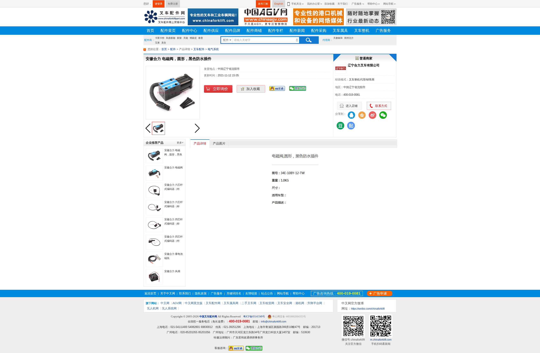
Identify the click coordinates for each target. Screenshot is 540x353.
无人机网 (153, 308)
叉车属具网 (231, 303)
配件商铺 (254, 30)
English (278, 3)
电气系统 (213, 49)
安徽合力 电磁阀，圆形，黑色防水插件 (173, 154)
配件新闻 (297, 30)
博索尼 (193, 38)
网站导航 (388, 3)
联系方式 (381, 105)
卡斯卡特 (159, 38)
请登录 (158, 3)
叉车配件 (198, 49)
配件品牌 (232, 30)
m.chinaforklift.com (381, 339)
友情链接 (251, 293)
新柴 (179, 38)
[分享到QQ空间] (362, 115)
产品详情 (200, 143)
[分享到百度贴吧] (351, 125)
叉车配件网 (213, 303)
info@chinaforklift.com (273, 321)
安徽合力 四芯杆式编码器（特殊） (173, 241)
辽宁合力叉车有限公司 (363, 65)
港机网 (299, 303)
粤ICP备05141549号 (254, 316)
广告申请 (380, 293)
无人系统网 (169, 308)
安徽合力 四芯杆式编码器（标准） (173, 223)
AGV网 (177, 303)
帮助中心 (372, 3)
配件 (173, 49)
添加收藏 (329, 3)
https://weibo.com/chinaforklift (368, 308)
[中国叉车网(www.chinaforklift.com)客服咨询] (277, 88)
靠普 (200, 38)
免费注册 (173, 3)
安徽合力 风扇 (172, 271)
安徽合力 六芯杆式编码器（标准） (173, 206)
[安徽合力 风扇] (154, 276)
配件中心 (189, 30)
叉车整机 (361, 30)
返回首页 (150, 293)
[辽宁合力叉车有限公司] (340, 68)
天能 (185, 38)
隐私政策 (201, 293)
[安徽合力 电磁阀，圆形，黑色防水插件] (154, 155)
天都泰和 (338, 38)
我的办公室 (313, 3)
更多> (180, 142)
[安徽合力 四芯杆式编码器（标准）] (154, 224)
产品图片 (219, 143)
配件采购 (318, 30)
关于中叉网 (167, 293)
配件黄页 (168, 30)
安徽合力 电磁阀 (173, 167)
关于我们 (343, 3)
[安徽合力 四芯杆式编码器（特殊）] (154, 242)
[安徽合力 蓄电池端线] (154, 259)
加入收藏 (253, 89)
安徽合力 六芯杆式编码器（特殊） (173, 189)
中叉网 (165, 303)
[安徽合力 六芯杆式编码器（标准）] (154, 207)
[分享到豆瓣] (340, 125)
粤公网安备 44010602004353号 (289, 316)
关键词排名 (234, 293)
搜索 (308, 40)
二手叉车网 (249, 303)
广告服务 (357, 3)
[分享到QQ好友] (351, 115)
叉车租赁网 (266, 303)
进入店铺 (352, 105)
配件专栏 (275, 30)
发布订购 (263, 3)
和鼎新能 (170, 38)
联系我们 (185, 293)
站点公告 (267, 293)
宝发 (157, 42)
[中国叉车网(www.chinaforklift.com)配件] (164, 16)
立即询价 (220, 89)
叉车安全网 (284, 303)
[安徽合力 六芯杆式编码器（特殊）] (154, 190)
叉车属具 (340, 30)
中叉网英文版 (193, 303)
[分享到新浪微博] (372, 115)
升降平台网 (314, 303)
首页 (150, 30)
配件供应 (211, 30)
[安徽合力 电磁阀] (154, 173)
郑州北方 (349, 38)
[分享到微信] (383, 115)
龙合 (163, 42)
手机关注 (296, 3)
